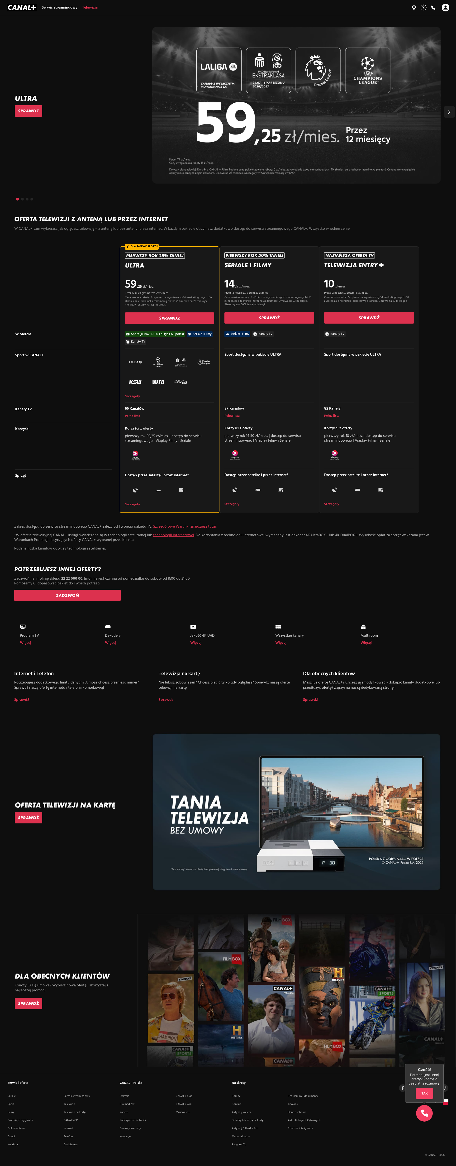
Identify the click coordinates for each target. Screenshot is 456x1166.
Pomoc (236, 1096)
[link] (28, 111)
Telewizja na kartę (75, 1112)
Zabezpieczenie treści (133, 1120)
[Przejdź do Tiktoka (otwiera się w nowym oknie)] (444, 1088)
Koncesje (125, 1136)
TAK (424, 1093)
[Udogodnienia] (423, 7)
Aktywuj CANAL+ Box (245, 1128)
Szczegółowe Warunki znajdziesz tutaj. (185, 527)
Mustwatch (182, 1112)
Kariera (124, 1112)
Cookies (293, 1104)
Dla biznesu (70, 1144)
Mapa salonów (241, 1136)
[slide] (228, 105)
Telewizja (69, 1104)
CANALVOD (71, 1120)
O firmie (124, 1096)
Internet (68, 1128)
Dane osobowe (297, 1112)
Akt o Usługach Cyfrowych (304, 1120)
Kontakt (236, 1104)
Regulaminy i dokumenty (303, 1096)
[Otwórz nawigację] (445, 7)
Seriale (12, 1096)
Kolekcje (13, 1144)
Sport (11, 1104)
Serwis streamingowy (77, 1096)
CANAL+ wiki (184, 1104)
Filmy (11, 1112)
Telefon (68, 1136)
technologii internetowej (173, 535)
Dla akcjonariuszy (130, 1128)
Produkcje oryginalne (20, 1120)
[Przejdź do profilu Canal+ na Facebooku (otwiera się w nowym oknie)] (403, 1088)
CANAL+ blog (184, 1096)
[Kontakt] (433, 7)
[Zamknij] (444, 1064)
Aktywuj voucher (242, 1112)
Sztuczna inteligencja (300, 1128)
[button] (449, 112)
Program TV (239, 1144)
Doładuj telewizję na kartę (247, 1120)
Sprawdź (21, 700)
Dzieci (11, 1136)
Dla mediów (127, 1104)
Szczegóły (132, 396)
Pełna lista (132, 416)
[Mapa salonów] (414, 7)
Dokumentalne (16, 1128)
